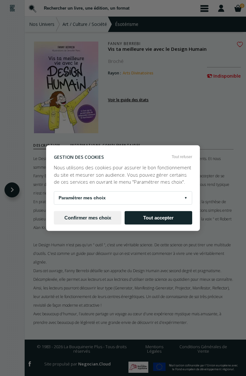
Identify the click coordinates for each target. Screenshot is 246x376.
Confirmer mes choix (87, 217)
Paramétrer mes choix (123, 197)
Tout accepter (158, 217)
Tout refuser (182, 156)
